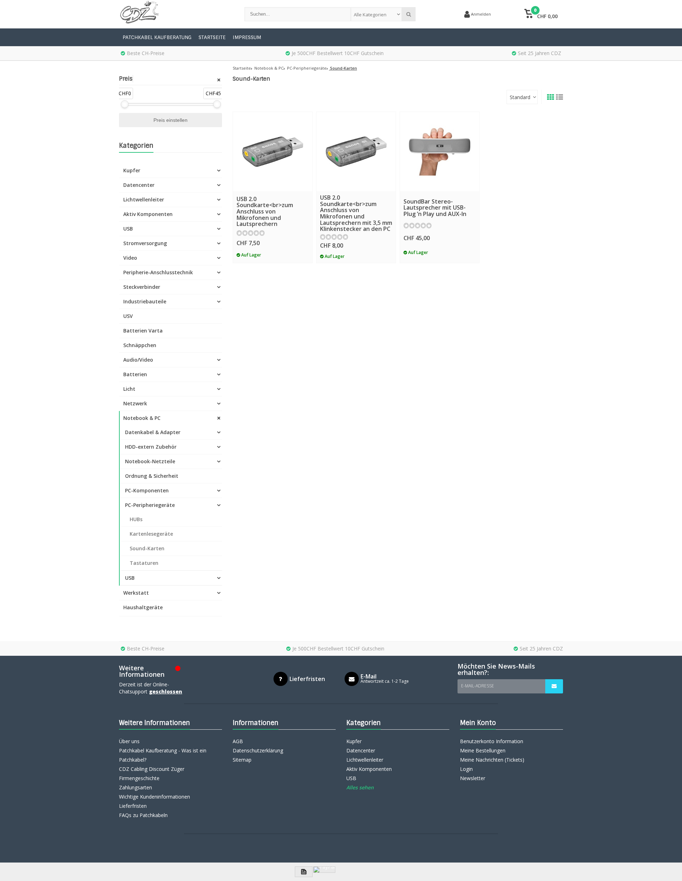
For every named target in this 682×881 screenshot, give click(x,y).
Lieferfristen (133, 805)
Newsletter (472, 778)
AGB (238, 741)
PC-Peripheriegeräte (150, 505)
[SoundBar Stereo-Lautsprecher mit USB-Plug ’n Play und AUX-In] (439, 151)
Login (466, 769)
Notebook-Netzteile (150, 461)
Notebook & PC (142, 418)
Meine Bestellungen (482, 750)
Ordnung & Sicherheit (151, 475)
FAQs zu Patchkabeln (143, 815)
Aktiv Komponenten (148, 214)
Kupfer (131, 170)
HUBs (136, 519)
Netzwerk (135, 403)
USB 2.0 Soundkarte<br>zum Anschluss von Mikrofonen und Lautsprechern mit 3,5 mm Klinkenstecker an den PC (356, 213)
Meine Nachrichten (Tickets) (492, 759)
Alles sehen (360, 787)
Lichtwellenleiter (143, 199)
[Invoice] (304, 871)
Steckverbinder (141, 286)
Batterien (135, 374)
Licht (129, 388)
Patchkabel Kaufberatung (157, 37)
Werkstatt (136, 592)
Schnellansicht (273, 181)
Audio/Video (138, 359)
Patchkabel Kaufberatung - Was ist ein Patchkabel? (162, 755)
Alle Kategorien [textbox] (370, 14)
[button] (541, 14)
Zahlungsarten (135, 787)
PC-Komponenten (147, 490)
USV (128, 316)
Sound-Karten (147, 548)
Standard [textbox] (520, 97)
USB (128, 228)
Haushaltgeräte (143, 607)
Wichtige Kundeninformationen (154, 796)
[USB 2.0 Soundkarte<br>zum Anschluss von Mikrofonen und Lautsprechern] (272, 151)
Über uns (129, 741)
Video (130, 257)
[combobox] (376, 14)
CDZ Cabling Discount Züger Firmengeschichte (151, 774)
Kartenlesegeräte (151, 533)
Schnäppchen (139, 345)
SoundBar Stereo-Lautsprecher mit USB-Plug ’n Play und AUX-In (435, 208)
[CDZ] (174, 14)
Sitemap (242, 759)
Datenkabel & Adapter (152, 432)
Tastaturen (144, 563)
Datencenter (139, 185)
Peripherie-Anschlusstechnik (158, 272)
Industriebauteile (144, 301)
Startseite (212, 37)
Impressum (247, 37)
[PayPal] (324, 869)
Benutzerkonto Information (491, 741)
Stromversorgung (145, 243)
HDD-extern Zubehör (151, 446)
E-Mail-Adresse (477, 686)
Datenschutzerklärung (258, 750)
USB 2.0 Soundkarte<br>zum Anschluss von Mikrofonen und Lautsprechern (265, 211)
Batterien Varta (143, 330)
